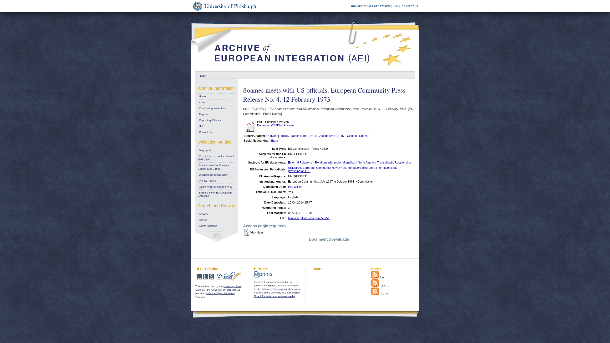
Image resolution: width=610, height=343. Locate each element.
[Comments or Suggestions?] (408, 11)
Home (202, 96)
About (202, 102)
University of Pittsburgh (224, 289)
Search (203, 220)
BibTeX (284, 136)
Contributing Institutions (212, 108)
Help (201, 126)
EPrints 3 (273, 285)
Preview (289, 125)
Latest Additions (208, 225)
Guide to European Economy (215, 186)
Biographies (206, 150)
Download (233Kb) (269, 125)
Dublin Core (299, 136)
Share (274, 140)
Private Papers (207, 180)
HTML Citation (347, 136)
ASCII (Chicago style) (322, 136)
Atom (383, 277)
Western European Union (213, 174)
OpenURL (365, 136)
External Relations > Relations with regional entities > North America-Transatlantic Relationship (349, 162)
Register (204, 114)
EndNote (271, 136)
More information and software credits (274, 296)
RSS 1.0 (385, 286)
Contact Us (205, 132)
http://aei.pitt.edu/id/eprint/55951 (309, 218)
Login (203, 75)
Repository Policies (210, 120)
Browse (203, 214)
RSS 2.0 (385, 294)
